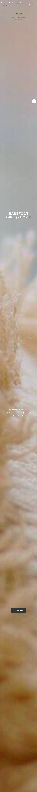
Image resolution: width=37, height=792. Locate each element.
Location (19, 3)
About (10, 3)
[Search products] (34, 101)
